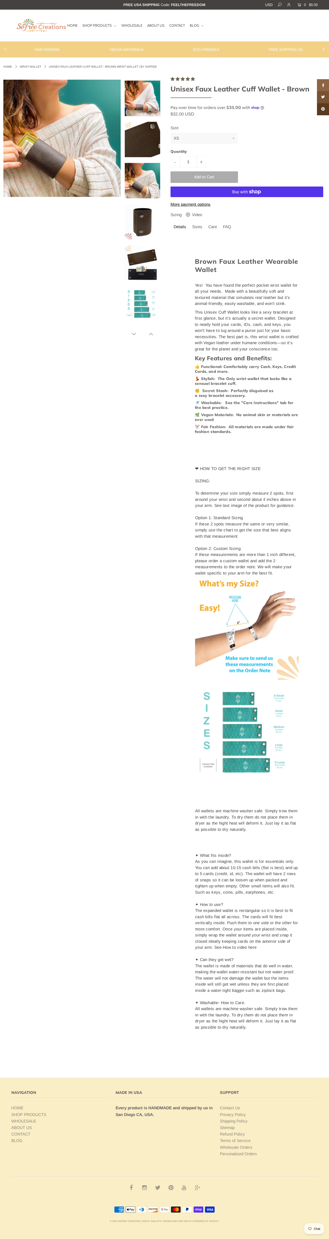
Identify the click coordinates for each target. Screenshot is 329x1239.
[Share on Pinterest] (323, 109)
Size (174, 128)
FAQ (227, 227)
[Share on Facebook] (323, 85)
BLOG (195, 25)
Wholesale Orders (236, 1147)
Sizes (197, 227)
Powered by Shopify (206, 1221)
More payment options (191, 204)
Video (196, 215)
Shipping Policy (234, 1121)
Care (212, 227)
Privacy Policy (233, 1114)
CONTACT (177, 25)
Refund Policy (232, 1134)
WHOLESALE (131, 25)
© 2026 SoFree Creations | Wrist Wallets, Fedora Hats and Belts (150, 1221)
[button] (183, 79)
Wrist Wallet (30, 66)
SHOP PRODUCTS (97, 25)
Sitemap (227, 1127)
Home (7, 66)
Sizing (177, 215)
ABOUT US (155, 25)
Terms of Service (235, 1140)
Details (180, 227)
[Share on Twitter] (323, 97)
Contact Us (230, 1108)
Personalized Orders (238, 1154)
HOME (72, 25)
